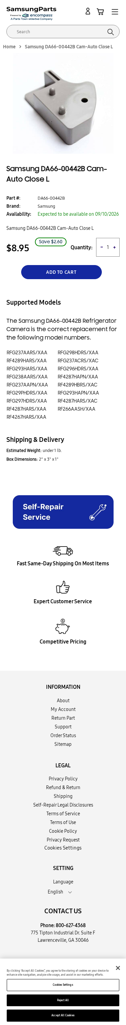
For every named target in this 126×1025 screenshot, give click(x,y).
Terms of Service (63, 813)
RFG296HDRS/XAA (78, 369)
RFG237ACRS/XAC (78, 361)
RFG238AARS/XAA (27, 377)
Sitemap (63, 744)
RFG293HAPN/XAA (78, 393)
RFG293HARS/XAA (27, 369)
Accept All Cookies (62, 1015)
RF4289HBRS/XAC (77, 385)
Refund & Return (63, 787)
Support (63, 726)
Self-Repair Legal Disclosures (63, 805)
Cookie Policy (63, 831)
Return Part (63, 718)
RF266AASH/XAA (76, 409)
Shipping (63, 796)
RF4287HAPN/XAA (78, 377)
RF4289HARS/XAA (27, 361)
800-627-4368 (71, 925)
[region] (63, 992)
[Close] (118, 968)
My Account (63, 709)
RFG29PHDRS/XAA (27, 393)
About (63, 700)
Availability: (18, 214)
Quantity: (82, 247)
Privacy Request (63, 839)
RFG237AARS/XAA (27, 353)
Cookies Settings (63, 985)
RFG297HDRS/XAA (27, 401)
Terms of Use (63, 822)
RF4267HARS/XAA (26, 417)
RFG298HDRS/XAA (78, 353)
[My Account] (89, 11)
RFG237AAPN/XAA (27, 385)
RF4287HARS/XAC (77, 401)
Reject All (63, 1000)
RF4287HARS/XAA (26, 409)
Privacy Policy (63, 778)
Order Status (63, 735)
